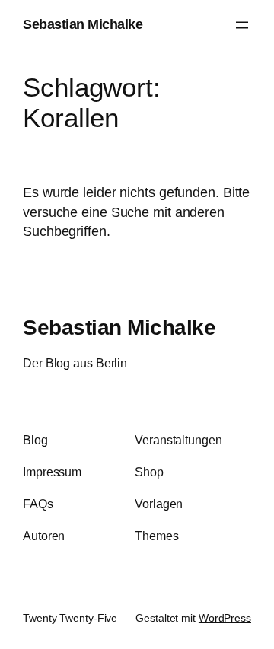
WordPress (225, 618)
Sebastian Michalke (82, 24)
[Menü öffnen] (242, 25)
